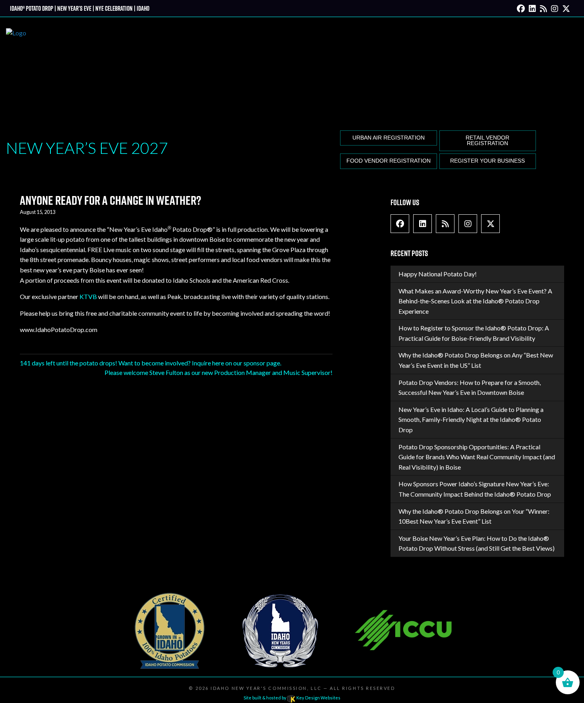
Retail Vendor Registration (487, 140)
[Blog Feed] (543, 8)
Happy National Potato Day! (437, 274)
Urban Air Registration (388, 138)
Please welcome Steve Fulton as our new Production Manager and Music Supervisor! (218, 372)
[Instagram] (554, 8)
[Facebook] (521, 8)
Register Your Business (487, 161)
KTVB (88, 296)
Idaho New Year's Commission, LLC (266, 688)
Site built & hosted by (292, 697)
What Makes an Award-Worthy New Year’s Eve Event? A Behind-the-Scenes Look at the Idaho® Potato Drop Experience (475, 301)
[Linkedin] (532, 8)
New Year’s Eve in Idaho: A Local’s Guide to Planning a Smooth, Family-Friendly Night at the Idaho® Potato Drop (470, 419)
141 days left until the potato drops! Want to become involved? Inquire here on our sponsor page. (150, 363)
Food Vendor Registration (388, 161)
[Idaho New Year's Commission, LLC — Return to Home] (16, 72)
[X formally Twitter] (566, 8)
